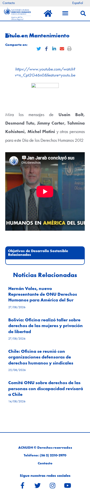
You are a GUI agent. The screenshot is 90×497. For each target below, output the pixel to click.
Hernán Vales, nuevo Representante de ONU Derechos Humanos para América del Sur (42, 294)
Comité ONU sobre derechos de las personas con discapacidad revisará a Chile (45, 388)
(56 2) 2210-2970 (53, 455)
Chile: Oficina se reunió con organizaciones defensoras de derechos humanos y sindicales (40, 357)
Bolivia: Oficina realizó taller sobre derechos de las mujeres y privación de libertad (45, 325)
